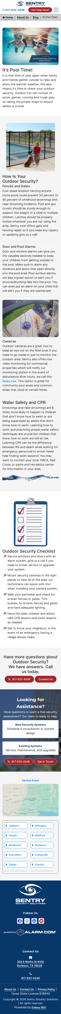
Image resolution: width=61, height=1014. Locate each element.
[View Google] (27, 920)
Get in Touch (45, 761)
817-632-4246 (21, 679)
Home (9, 17)
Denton (39, 864)
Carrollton (15, 854)
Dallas (13, 864)
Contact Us (46, 679)
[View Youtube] (41, 920)
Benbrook (15, 845)
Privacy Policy (46, 989)
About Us (23, 17)
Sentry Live (9, 381)
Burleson (40, 845)
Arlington (41, 825)
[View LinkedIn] (34, 920)
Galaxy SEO (39, 1007)
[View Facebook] (20, 920)
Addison (14, 825)
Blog (36, 17)
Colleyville (41, 854)
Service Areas (30, 780)
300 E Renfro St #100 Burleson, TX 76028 (30, 963)
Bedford (40, 835)
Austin (13, 835)
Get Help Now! (40, 9)
